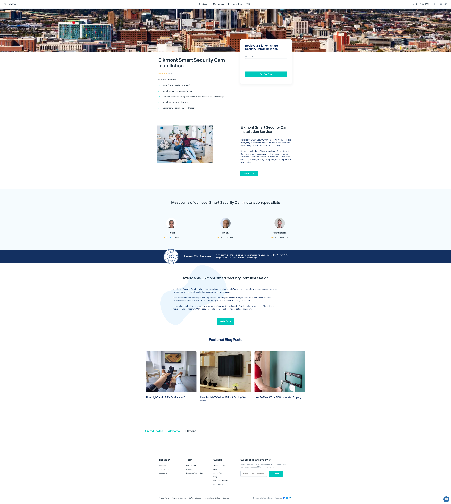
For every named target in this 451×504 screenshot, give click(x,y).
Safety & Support (195, 498)
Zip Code (249, 56)
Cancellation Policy (212, 498)
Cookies (226, 498)
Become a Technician (194, 473)
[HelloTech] (11, 4)
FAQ (215, 469)
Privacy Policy (164, 498)
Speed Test (217, 473)
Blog (215, 477)
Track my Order (219, 466)
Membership (164, 469)
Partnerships (191, 466)
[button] (446, 499)
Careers (189, 469)
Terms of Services (179, 498)
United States (154, 431)
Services (162, 466)
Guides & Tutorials (220, 481)
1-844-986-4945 (422, 4)
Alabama (174, 431)
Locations (163, 473)
